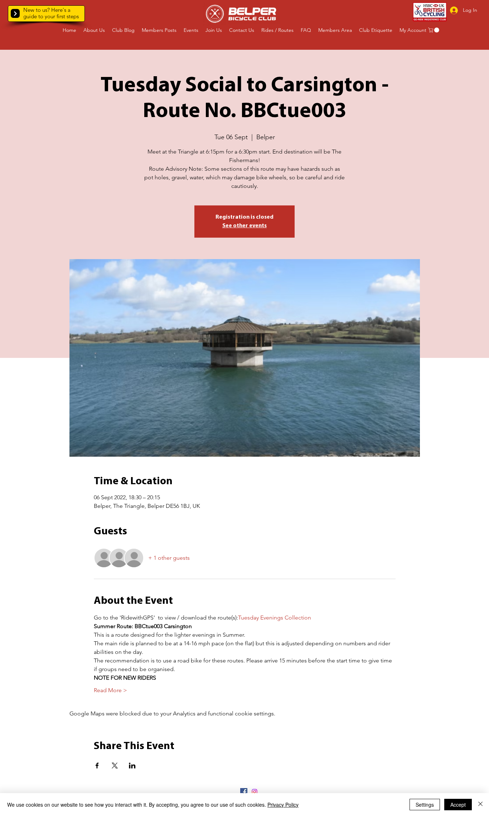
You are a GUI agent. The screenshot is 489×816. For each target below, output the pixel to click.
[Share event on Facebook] (97, 765)
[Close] (480, 804)
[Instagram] (254, 791)
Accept (458, 804)
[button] (15, 13)
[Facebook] (243, 791)
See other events (244, 226)
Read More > (110, 690)
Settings (425, 804)
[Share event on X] (114, 765)
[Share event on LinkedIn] (132, 765)
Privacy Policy (283, 804)
